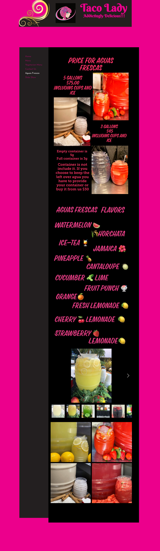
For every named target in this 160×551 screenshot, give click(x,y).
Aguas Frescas (32, 73)
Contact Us (30, 69)
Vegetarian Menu (33, 65)
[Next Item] (128, 376)
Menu (28, 61)
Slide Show (30, 77)
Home (28, 56)
